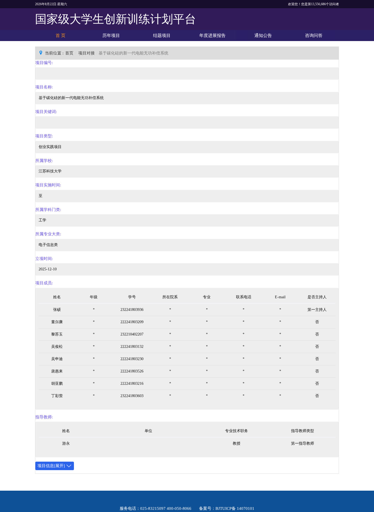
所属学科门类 (47, 209)
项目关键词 (45, 111)
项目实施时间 (47, 185)
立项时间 (43, 258)
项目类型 (43, 136)
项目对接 (86, 53)
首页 (69, 53)
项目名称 (43, 87)
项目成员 (43, 283)
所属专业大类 (47, 234)
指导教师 (43, 417)
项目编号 (43, 62)
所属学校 (43, 160)
